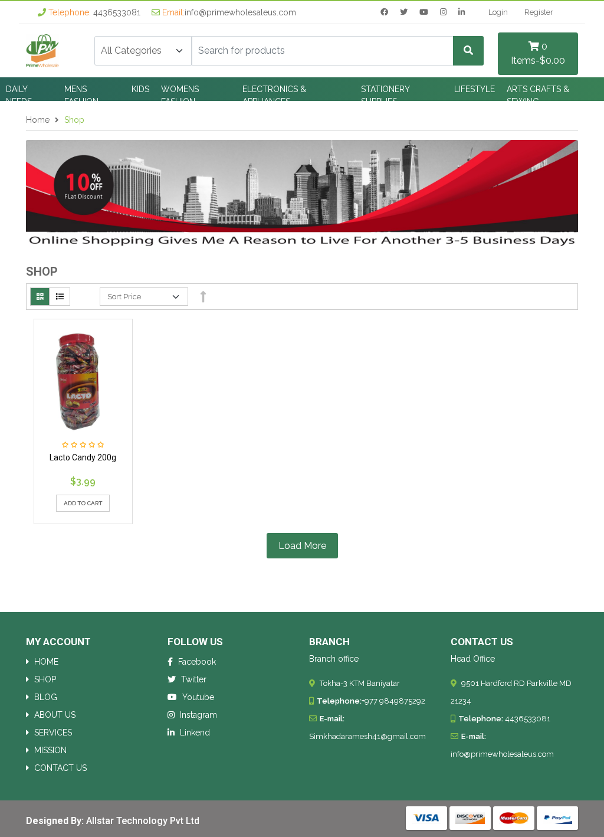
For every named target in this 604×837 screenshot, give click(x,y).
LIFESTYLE (474, 89)
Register (538, 12)
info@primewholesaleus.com (240, 12)
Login (498, 12)
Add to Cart (83, 503)
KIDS (140, 89)
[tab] (40, 296)
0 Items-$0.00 (538, 53)
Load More (302, 545)
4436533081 (116, 12)
